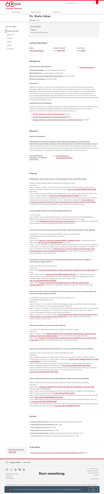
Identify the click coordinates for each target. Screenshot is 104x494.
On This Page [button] (11, 27)
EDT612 (83, 51)
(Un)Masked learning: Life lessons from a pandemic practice (56, 221)
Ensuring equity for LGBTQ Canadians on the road (60, 274)
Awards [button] (9, 45)
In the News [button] (10, 49)
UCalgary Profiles (14, 8)
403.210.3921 (61, 51)
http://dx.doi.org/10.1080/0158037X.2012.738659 (43, 372)
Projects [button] (9, 42)
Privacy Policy (9, 476)
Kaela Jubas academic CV (87, 67)
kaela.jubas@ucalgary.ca (36, 51)
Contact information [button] (13, 31)
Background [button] (10, 35)
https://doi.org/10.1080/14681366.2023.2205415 (82, 189)
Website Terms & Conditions (73, 489)
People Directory (16, 12)
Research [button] (9, 38)
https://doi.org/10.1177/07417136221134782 (50, 242)
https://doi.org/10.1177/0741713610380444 (44, 401)
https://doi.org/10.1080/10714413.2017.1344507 (42, 281)
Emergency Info (56, 12)
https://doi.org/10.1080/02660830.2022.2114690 (64, 196)
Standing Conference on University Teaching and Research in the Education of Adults (58, 120)
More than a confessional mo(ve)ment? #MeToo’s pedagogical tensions (59, 240)
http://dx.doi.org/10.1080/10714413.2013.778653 (76, 365)
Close (93, 489)
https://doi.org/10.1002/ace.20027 (65, 393)
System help (26, 462)
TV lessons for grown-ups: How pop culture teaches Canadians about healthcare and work (57, 453)
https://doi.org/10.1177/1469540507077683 (67, 406)
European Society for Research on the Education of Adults (49, 117)
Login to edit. (12, 452)
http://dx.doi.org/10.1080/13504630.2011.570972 (49, 397)
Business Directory (36, 12)
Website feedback (10, 478)
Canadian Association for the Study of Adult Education (48, 114)
